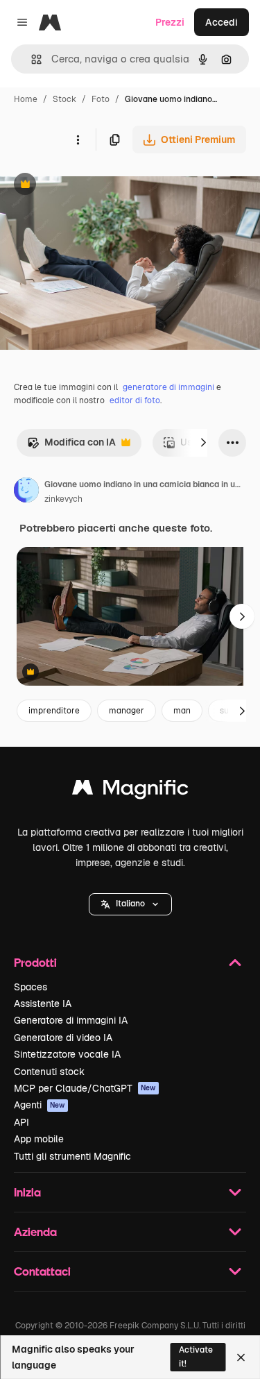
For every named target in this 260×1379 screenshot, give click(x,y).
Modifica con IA (71, 446)
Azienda (35, 1231)
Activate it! (196, 1356)
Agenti (39, 1105)
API (21, 1122)
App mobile (39, 1139)
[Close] (241, 1357)
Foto (101, 99)
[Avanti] (203, 443)
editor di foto (135, 400)
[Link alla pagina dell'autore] (26, 492)
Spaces (30, 987)
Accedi (221, 22)
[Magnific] (130, 791)
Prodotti (35, 962)
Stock (64, 99)
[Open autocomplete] (31, 59)
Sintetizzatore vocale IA (67, 1054)
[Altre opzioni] (78, 139)
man (182, 710)
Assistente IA (42, 1003)
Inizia (27, 1192)
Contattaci (42, 1271)
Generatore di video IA (63, 1037)
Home (25, 99)
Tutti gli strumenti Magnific (72, 1156)
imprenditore (54, 710)
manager (126, 710)
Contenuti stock (49, 1071)
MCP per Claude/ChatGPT (85, 1088)
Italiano (130, 903)
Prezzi (169, 22)
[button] (130, 904)
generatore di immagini (168, 387)
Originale (91, 185)
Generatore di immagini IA (71, 1020)
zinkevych (63, 499)
